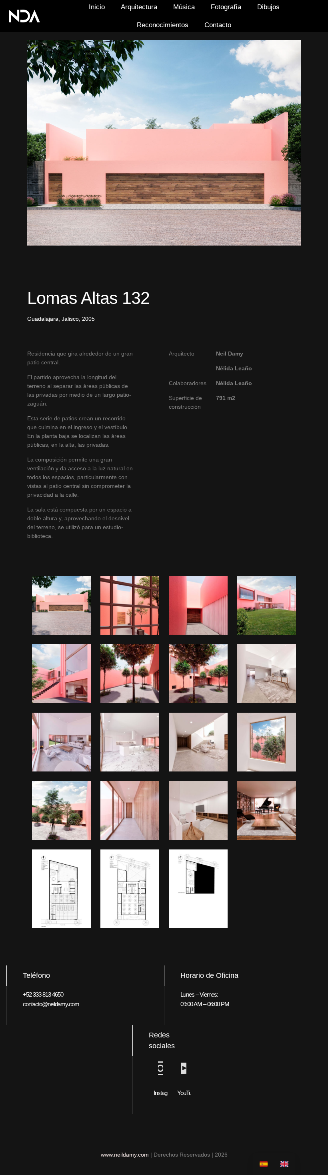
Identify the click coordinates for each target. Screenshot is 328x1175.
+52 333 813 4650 (43, 994)
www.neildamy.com (125, 1154)
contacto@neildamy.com (51, 1004)
